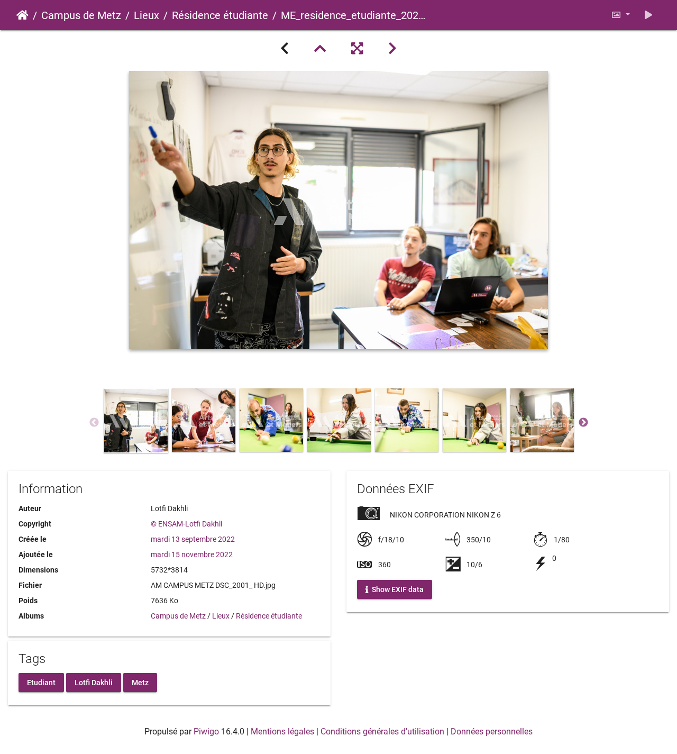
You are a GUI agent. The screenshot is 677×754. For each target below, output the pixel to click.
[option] (136, 420)
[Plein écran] (357, 49)
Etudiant (41, 682)
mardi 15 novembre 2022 (192, 554)
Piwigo (206, 731)
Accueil (22, 15)
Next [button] (583, 422)
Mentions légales (282, 731)
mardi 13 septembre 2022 (193, 539)
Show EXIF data (397, 589)
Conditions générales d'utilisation (382, 731)
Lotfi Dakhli (94, 682)
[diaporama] (648, 15)
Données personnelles (492, 731)
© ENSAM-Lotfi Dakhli (186, 524)
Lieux (146, 15)
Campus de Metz (81, 15)
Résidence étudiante (220, 15)
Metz (140, 682)
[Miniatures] (319, 49)
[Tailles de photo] (620, 15)
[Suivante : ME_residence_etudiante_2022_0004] (392, 49)
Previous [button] (94, 422)
